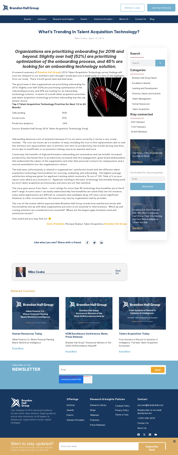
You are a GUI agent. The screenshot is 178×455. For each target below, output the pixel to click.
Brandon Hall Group (49, 72)
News (104, 333)
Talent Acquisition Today (134, 333)
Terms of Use (121, 414)
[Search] (160, 63)
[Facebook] (138, 434)
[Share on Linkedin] (101, 242)
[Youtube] (155, 434)
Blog (152, 19)
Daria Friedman (55, 224)
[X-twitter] (144, 434)
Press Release (74, 336)
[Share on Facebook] (87, 242)
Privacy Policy (122, 410)
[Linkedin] (150, 434)
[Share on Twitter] (94, 242)
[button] (174, 441)
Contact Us (140, 19)
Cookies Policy (122, 405)
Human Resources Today (27, 333)
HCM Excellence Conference (83, 333)
